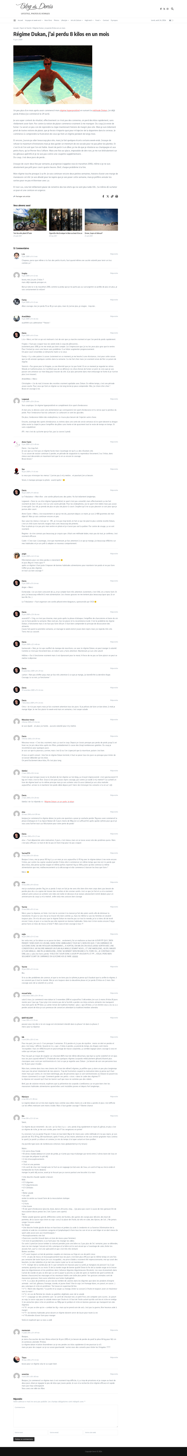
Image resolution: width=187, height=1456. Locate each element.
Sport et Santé (25, 28)
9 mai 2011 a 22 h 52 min (30, 1118)
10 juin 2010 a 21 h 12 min (30, 937)
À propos (114, 20)
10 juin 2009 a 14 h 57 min (30, 556)
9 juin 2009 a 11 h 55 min (30, 319)
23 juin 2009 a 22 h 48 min (31, 644)
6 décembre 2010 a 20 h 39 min (32, 996)
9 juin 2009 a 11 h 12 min (30, 276)
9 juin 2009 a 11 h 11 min (30, 256)
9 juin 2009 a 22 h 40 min (30, 444)
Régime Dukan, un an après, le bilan (59, 802)
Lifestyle (64, 20)
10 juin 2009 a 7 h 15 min (30, 472)
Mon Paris (48, 20)
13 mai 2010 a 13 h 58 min (30, 856)
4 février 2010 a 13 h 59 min (31, 739)
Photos (56, 20)
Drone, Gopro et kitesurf (93, 233)
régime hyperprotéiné (70, 110)
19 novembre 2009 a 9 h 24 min (32, 690)
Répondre (114, 254)
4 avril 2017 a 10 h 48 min (30, 1377)
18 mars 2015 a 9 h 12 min (30, 1360)
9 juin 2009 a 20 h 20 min (30, 401)
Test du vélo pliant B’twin (22, 233)
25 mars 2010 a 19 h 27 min (31, 836)
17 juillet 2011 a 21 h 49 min (31, 1333)
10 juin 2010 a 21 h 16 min (30, 969)
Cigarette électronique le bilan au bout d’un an (65, 233)
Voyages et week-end (33, 20)
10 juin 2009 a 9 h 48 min (30, 493)
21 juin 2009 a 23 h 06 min (30, 614)
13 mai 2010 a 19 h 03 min (30, 885)
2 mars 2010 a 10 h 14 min (30, 773)
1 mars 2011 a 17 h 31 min (30, 1020)
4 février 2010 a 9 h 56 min (31, 722)
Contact (106, 20)
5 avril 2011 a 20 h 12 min (30, 1039)
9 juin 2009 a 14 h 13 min (30, 335)
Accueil (20, 20)
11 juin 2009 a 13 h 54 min (30, 583)
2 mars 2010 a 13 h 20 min (30, 798)
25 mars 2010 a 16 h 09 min (31, 814)
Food (97, 20)
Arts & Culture (76, 20)
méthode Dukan (99, 110)
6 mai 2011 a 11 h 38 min (29, 1099)
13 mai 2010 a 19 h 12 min (30, 909)
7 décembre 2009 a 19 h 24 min (32, 703)
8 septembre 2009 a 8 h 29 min (32, 671)
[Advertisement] (150, 68)
